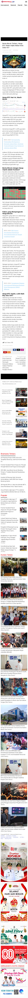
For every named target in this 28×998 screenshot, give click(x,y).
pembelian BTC (6, 331)
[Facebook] (14, 350)
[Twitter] (18, 350)
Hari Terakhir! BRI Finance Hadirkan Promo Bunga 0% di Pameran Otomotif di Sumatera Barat (13, 727)
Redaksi (3, 835)
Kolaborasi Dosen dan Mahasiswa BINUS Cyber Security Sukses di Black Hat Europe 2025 (13, 829)
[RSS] (9, 352)
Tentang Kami (8, 838)
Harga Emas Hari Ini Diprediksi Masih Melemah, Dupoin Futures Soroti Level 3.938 (7, 445)
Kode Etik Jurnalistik (11, 835)
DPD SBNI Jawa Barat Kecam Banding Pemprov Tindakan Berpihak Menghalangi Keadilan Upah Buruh (12, 601)
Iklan (2, 838)
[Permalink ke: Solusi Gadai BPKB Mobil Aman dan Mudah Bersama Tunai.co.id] (21, 412)
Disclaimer (15, 837)
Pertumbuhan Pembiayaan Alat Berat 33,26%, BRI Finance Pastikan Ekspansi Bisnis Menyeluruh (14, 673)
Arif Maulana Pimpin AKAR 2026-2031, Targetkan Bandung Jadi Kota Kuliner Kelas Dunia (13, 579)
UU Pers (22, 837)
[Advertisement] (14, 21)
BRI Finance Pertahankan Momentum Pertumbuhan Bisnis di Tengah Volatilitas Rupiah (12, 777)
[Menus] (26, 1)
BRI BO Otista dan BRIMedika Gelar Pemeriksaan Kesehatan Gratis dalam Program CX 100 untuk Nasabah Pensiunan (13, 752)
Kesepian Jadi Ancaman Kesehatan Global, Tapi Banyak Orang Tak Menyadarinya (7, 434)
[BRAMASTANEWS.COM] (8, 1)
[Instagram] (22, 350)
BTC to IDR (16, 129)
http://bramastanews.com (9, 384)
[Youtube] (5, 352)
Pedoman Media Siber (6, 837)
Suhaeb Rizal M (15, 376)
